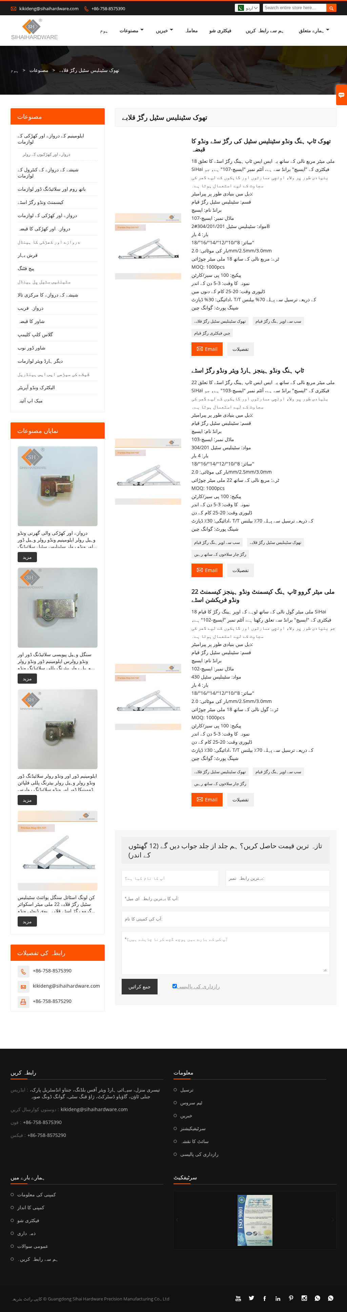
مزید (27, 557)
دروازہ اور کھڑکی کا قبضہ (44, 228)
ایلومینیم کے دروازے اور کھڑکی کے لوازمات (51, 138)
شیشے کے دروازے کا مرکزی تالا (48, 294)
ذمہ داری (26, 1233)
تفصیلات (240, 349)
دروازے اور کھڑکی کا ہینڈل (49, 242)
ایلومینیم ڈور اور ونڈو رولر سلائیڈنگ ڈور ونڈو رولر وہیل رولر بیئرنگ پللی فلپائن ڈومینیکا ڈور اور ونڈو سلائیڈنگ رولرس (57, 783)
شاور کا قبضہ (31, 321)
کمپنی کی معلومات (36, 1194)
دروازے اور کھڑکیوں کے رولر (46, 154)
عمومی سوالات (32, 1246)
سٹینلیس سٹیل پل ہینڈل (44, 281)
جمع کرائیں (139, 986)
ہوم (104, 30)
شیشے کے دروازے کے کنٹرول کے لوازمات (48, 172)
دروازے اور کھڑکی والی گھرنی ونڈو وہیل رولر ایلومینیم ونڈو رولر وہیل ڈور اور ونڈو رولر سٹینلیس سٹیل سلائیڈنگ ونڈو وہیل (57, 540)
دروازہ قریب (30, 308)
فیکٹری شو (220, 30)
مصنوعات (129, 30)
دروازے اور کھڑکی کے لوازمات (47, 215)
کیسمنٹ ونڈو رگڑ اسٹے (41, 202)
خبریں (162, 30)
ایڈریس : (19, 1089)
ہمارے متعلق (311, 30)
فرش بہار (28, 255)
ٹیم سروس (191, 1102)
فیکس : (18, 1135)
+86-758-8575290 (52, 1001)
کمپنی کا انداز (30, 1207)
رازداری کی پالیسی (199, 1154)
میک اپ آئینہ (30, 400)
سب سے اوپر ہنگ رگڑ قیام (278, 321)
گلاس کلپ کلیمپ (35, 334)
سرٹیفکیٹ (185, 1177)
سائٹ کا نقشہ (194, 1141)
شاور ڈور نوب (31, 347)
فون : (16, 1122)
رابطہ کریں (23, 1072)
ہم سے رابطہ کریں (265, 30)
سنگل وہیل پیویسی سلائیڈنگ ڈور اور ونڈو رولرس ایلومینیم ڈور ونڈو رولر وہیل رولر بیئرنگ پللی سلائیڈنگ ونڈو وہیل (54, 661)
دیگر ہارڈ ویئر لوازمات (40, 361)
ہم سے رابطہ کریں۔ (37, 1259)
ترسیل (186, 1089)
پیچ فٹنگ (26, 268)
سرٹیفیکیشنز (193, 1128)
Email (207, 348)
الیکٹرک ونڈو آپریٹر (36, 387)
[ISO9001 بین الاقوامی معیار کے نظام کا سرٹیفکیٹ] (255, 1220)
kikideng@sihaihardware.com (49, 8)
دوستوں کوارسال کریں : (35, 1109)
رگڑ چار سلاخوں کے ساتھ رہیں (220, 554)
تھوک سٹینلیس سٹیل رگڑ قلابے (220, 321)
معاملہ (191, 30)
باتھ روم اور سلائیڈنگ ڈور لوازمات (52, 189)
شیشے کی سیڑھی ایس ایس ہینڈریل (53, 374)
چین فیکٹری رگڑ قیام (212, 333)
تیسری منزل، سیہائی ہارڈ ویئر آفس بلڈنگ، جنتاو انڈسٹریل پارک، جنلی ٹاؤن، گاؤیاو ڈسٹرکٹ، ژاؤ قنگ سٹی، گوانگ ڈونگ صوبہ (95, 1093)
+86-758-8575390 (108, 8)
